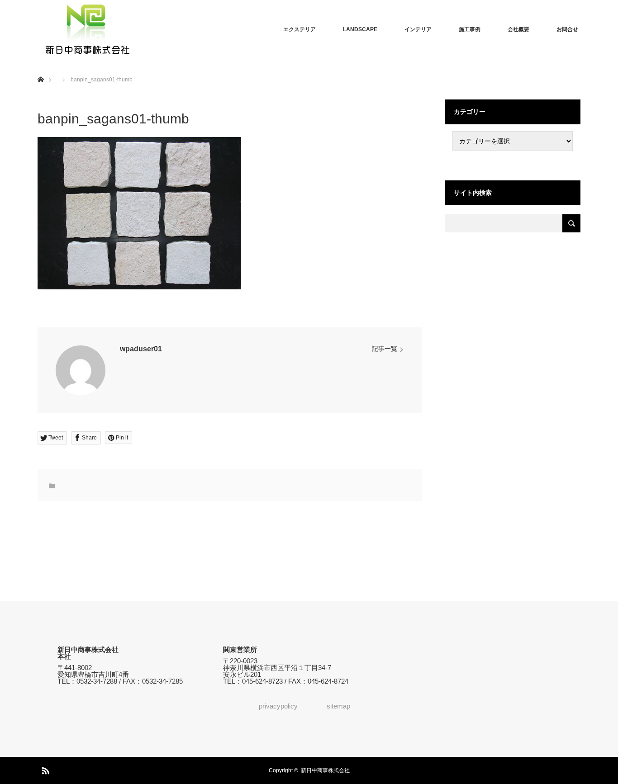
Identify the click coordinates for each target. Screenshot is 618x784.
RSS (44, 769)
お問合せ (567, 29)
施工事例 (469, 29)
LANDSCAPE (360, 29)
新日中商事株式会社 (325, 770)
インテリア (418, 29)
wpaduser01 (141, 349)
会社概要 (518, 29)
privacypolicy (278, 706)
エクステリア (299, 29)
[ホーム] (40, 69)
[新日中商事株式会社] (87, 29)
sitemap (338, 706)
